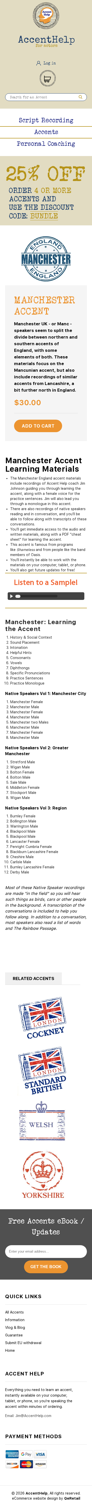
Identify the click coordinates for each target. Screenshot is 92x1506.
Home (10, 1350)
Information (15, 1320)
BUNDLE (44, 216)
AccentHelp (37, 1493)
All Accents (14, 1312)
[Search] (80, 97)
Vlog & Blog (15, 1327)
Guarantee (14, 1335)
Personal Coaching (46, 143)
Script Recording (46, 120)
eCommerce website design (35, 1498)
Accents (46, 131)
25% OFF (46, 173)
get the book (46, 1267)
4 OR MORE (52, 190)
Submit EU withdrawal (23, 1343)
